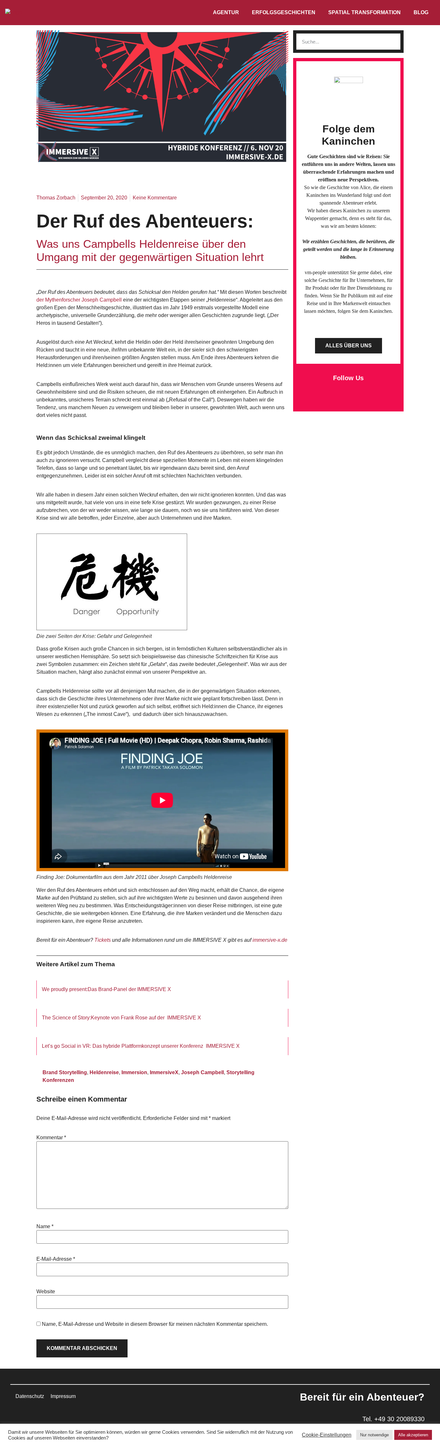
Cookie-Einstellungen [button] (326, 1435)
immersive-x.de (270, 940)
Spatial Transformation (364, 12)
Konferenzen (58, 1080)
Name (44, 1226)
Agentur (226, 12)
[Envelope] (322, 398)
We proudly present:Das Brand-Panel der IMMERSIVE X (106, 989)
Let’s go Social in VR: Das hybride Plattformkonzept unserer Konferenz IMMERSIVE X (141, 1046)
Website (45, 1291)
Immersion (134, 1072)
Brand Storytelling (65, 1072)
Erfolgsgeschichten (283, 12)
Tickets (102, 940)
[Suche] (392, 42)
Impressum (63, 1396)
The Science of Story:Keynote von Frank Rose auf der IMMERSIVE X (121, 1017)
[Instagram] (357, 398)
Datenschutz (29, 1396)
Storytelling (240, 1072)
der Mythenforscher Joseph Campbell (79, 300)
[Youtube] (375, 398)
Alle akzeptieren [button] (413, 1434)
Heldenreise (104, 1072)
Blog (421, 12)
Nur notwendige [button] (374, 1434)
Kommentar (51, 1137)
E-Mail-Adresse (55, 1259)
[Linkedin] (339, 398)
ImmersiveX (164, 1072)
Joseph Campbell (202, 1072)
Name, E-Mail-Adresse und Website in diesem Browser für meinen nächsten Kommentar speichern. (155, 1324)
